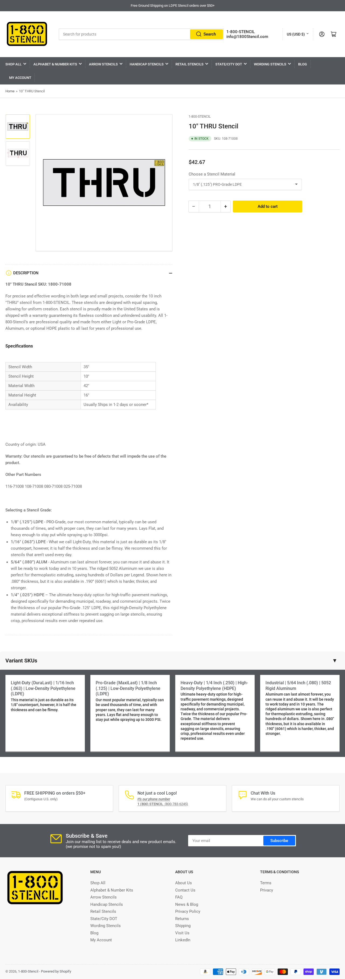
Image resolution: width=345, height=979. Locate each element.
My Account (20, 78)
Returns (182, 918)
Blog (302, 64)
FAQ (178, 897)
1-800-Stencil (200, 116)
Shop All (13, 64)
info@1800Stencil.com (247, 36)
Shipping (183, 925)
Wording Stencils (270, 64)
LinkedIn (182, 940)
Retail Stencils (189, 64)
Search (209, 34)
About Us (183, 882)
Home (10, 91)
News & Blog (186, 904)
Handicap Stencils (147, 64)
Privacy (266, 890)
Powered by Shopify (56, 971)
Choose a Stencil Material (212, 173)
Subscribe (279, 840)
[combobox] (141, 34)
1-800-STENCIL (240, 31)
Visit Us (182, 933)
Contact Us (185, 890)
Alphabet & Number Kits (55, 64)
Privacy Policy (187, 911)
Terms (265, 882)
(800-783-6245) (162, 804)
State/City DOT (228, 64)
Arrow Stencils (103, 64)
